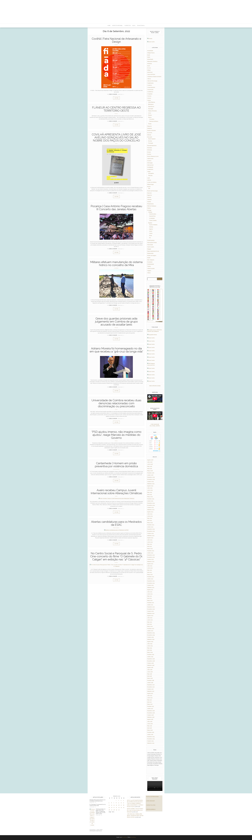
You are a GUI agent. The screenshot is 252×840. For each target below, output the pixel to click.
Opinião (149, 201)
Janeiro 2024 (150, 527)
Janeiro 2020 (150, 630)
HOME (109, 25)
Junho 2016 (150, 723)
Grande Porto (152, 216)
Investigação (150, 167)
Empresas (149, 147)
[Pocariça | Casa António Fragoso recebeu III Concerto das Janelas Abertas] (116, 226)
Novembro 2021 (151, 583)
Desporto (149, 126)
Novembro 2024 (151, 505)
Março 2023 (150, 548)
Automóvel (149, 72)
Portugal (149, 210)
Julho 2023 (149, 540)
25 (123, 807)
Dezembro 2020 (151, 607)
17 (95, 807)
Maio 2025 (149, 492)
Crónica (149, 98)
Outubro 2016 (150, 715)
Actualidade (150, 50)
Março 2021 (149, 600)
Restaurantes (150, 253)
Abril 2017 (149, 702)
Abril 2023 (149, 546)
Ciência (149, 78)
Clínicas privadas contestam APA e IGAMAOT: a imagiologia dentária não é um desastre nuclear (101, 811)
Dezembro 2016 (151, 710)
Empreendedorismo (152, 145)
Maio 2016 (149, 725)
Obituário (149, 199)
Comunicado (150, 89)
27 (111, 809)
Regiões (150, 222)
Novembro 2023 (151, 531)
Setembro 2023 (150, 535)
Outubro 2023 (150, 533)
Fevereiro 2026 (150, 472)
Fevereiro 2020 (150, 628)
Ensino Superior (116, 527)
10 (121, 802)
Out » (113, 811)
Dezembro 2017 (150, 684)
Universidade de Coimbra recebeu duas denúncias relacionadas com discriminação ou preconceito (116, 403)
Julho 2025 (149, 488)
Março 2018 (150, 678)
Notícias (149, 197)
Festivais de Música (153, 121)
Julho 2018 (149, 669)
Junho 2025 (150, 490)
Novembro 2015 (151, 738)
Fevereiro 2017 (150, 706)
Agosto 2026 (150, 460)
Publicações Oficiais (152, 242)
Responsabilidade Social (153, 251)
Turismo (149, 266)
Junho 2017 (149, 697)
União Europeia (150, 268)
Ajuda (148, 55)
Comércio (149, 85)
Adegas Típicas (150, 52)
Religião (149, 249)
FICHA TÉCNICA (140, 25)
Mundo (149, 186)
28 (114, 809)
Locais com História (151, 182)
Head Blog (133, 837)
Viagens (149, 270)
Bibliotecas (150, 104)
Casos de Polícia (116, 469)
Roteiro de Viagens (151, 255)
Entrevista (149, 149)
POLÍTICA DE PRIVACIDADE (152, 796)
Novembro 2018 (151, 661)
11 (123, 802)
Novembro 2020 (151, 609)
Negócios (149, 195)
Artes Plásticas (151, 102)
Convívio (149, 96)
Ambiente (149, 63)
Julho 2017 (149, 695)
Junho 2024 (150, 516)
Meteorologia (150, 184)
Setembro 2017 (150, 691)
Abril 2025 (149, 494)
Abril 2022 (149, 572)
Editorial (149, 134)
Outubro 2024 (150, 507)
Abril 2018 (149, 676)
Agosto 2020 (150, 615)
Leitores (149, 180)
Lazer (148, 178)
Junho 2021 (149, 594)
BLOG (134, 25)
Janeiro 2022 (150, 578)
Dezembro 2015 (150, 736)
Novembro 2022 (151, 557)
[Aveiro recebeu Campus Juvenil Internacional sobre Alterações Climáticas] (116, 498)
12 (109, 805)
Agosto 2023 (150, 537)
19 (109, 807)
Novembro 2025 (151, 479)
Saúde (148, 257)
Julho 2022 (149, 565)
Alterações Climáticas (152, 61)
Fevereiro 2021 (150, 602)
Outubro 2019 (150, 637)
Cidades (150, 212)
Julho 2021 (149, 591)
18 (123, 805)
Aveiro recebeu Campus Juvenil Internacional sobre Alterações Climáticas (116, 492)
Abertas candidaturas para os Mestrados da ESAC (116, 523)
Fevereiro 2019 (150, 654)
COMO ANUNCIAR (150, 800)
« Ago (109, 811)
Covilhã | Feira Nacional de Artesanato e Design (116, 40)
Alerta (148, 57)
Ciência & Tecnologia (152, 81)
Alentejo (151, 226)
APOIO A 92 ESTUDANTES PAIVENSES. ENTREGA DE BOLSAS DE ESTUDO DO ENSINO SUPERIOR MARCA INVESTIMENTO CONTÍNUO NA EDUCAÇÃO (135, 803)
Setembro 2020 (150, 613)
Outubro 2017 (150, 689)
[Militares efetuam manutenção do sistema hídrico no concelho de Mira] (116, 283)
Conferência (150, 91)
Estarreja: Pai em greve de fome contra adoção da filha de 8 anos (98, 800)
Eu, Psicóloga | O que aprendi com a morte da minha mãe (98, 805)
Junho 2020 (150, 620)
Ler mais (116, 97)
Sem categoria (150, 259)
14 (114, 805)
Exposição (150, 108)
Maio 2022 (149, 570)
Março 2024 (150, 522)
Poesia (149, 123)
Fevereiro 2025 (150, 498)
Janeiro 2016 (150, 734)
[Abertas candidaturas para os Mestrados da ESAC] (116, 530)
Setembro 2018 (150, 665)
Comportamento (151, 87)
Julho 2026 (149, 462)
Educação (149, 137)
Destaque (116, 354)
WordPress (124, 837)
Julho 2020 (149, 617)
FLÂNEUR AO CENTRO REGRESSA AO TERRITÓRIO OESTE (116, 109)
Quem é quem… (150, 246)
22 (116, 807)
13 (101, 815)
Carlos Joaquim (113, 94)
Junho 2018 (150, 671)
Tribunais (116, 327)
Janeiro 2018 (150, 682)
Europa (149, 152)
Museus (150, 115)
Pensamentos (150, 203)
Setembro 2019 (150, 639)
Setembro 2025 (150, 483)
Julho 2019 (149, 643)
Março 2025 (150, 496)
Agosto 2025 (150, 485)
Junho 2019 (150, 645)
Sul (150, 237)
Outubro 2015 (150, 741)
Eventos (116, 44)
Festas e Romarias (152, 110)
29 (116, 809)
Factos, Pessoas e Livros (152, 156)
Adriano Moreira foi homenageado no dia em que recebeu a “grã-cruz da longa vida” (116, 350)
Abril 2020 (149, 624)
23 (118, 807)
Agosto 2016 (150, 719)
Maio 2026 (149, 466)
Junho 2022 (150, 568)
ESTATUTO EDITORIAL (117, 25)
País (149, 188)
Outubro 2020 (150, 611)
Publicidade (150, 244)
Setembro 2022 (150, 561)
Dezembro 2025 (151, 477)
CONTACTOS (127, 25)
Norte (150, 235)
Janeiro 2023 (150, 552)
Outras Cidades (152, 220)
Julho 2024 (149, 514)
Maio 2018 (149, 674)
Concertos (151, 119)
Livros (116, 143)
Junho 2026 (150, 464)
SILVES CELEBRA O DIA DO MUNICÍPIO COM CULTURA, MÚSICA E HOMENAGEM (135, 810)
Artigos (149, 70)
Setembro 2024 (150, 509)
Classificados (150, 83)
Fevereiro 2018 (150, 680)
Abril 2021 (149, 598)
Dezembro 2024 (151, 503)
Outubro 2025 (150, 481)
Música (149, 117)
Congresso (149, 93)
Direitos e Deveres (151, 130)
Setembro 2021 (150, 587)
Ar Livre (149, 68)
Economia (149, 132)
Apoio (148, 65)
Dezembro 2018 (151, 658)
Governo (149, 160)
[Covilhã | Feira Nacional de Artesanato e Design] (116, 67)
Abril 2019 (149, 650)
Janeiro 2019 (150, 656)
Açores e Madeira (153, 224)
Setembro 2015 (150, 743)
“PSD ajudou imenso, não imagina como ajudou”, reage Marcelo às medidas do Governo (116, 434)
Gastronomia (150, 158)
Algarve (151, 229)
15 (116, 805)
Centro (116, 409)
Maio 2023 (149, 544)
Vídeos (148, 272)
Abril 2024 (149, 520)
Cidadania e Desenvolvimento (154, 76)
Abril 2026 (149, 468)
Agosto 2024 (150, 511)
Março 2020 (150, 626)
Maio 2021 (149, 596)
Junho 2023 (150, 542)
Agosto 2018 (150, 667)
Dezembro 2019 (151, 632)
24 (95, 802)
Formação (150, 143)
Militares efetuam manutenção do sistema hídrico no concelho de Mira (116, 263)
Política (116, 440)
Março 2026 (150, 470)
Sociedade (149, 262)
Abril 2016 (149, 728)
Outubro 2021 (150, 585)
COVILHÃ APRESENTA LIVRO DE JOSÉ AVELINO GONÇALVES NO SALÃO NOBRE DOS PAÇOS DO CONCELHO (116, 137)
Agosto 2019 (150, 641)
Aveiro (116, 496)
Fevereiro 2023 (150, 550)
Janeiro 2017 (150, 708)
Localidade (116, 268)
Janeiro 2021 (150, 604)
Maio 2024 (149, 518)
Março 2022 (150, 574)
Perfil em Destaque (151, 206)
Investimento (150, 169)
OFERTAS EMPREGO (151, 809)
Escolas (150, 141)
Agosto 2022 (150, 563)
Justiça (148, 171)
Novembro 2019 (151, 635)
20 (111, 807)
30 (119, 809)
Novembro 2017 (151, 687)
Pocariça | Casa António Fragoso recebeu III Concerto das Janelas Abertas (116, 208)
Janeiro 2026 (150, 475)
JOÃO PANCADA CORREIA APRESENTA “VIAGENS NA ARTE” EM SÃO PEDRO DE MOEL (135, 815)
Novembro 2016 (151, 712)
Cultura (116, 212)
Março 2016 (150, 730)
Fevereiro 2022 (150, 576)
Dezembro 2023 (151, 529)
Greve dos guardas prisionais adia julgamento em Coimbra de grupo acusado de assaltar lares (116, 321)
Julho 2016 (149, 721)
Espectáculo (151, 106)
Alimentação (150, 59)
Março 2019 (150, 652)
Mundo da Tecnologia (152, 190)
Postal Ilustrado (150, 240)
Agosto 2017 (150, 693)
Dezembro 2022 (151, 555)
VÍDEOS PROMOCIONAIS (154, 385)
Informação (150, 162)
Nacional (149, 193)
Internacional (150, 165)
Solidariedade (150, 264)
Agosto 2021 (150, 589)
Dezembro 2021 (150, 581)
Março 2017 (149, 704)
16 (118, 805)
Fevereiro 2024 (150, 524)
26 (109, 809)
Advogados (151, 173)
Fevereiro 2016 (150, 732)
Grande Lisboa (152, 214)
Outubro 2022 (150, 559)
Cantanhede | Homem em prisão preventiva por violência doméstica (116, 465)
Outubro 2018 (150, 663)
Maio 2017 (149, 700)
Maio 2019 (149, 648)
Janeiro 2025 (150, 501)
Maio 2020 (149, 622)
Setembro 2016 (150, 717)
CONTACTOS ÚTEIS (150, 805)
